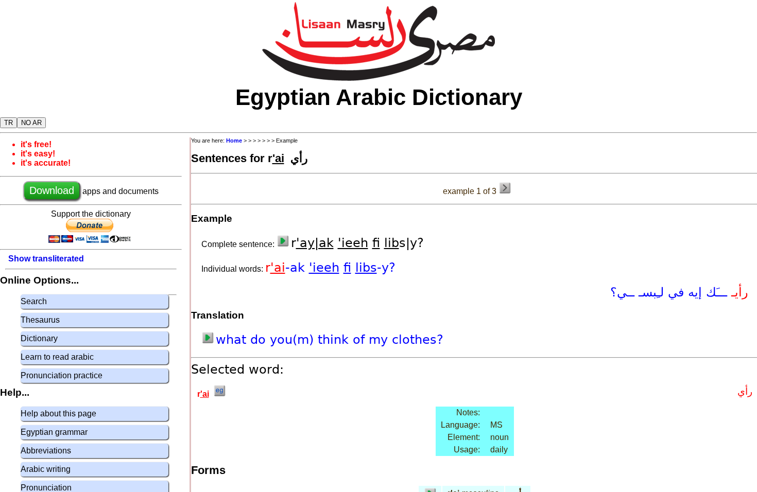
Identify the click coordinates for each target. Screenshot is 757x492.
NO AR (31, 123)
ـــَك (716, 292)
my (380, 339)
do (260, 339)
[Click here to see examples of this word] (219, 394)
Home (234, 140)
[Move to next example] (504, 188)
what (233, 339)
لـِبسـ (651, 292)
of (361, 339)
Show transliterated (46, 258)
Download (51, 190)
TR (8, 123)
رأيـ (739, 292)
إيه (693, 292)
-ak (297, 267)
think (335, 339)
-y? (386, 267)
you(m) (294, 339)
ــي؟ (624, 292)
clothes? (417, 339)
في (674, 292)
